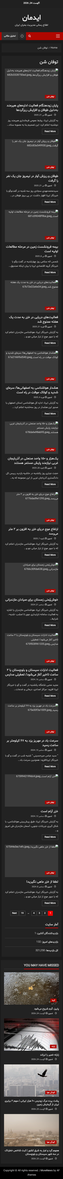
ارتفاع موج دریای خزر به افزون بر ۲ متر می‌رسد (31, 508)
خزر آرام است (31, 790)
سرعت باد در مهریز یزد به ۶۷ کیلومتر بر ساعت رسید (31, 720)
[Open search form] (29, 36)
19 (22, 913)
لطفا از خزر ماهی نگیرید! (31, 861)
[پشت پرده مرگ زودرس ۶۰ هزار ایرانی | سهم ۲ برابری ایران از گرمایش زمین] (31, 1080)
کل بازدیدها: (51, 950)
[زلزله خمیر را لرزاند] (31, 1034)
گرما (53, 1000)
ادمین (49, 115)
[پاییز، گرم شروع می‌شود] (31, 988)
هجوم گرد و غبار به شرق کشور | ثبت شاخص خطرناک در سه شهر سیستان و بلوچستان (32, 1152)
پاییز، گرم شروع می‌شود (46, 1009)
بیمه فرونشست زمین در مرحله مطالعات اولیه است (31, 226)
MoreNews (47, 1170)
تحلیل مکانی (10, 35)
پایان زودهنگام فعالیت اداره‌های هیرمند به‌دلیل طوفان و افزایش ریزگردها (31, 85)
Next (14, 913)
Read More (49, 132)
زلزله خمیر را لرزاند (49, 1055)
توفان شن (50, 96)
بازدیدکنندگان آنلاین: (47, 933)
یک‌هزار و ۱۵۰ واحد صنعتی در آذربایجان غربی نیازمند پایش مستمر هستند (31, 437)
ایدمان (31, 18)
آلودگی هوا (51, 1092)
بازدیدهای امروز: (49, 942)
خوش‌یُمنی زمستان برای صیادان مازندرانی (31, 579)
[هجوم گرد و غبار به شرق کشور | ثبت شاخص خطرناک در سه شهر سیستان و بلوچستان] (31, 1130)
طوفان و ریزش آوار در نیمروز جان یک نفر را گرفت (31, 155)
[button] (57, 36)
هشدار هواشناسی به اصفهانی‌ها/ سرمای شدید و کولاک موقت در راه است (31, 367)
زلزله (53, 1046)
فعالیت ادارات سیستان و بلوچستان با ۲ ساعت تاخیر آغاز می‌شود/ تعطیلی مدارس (31, 649)
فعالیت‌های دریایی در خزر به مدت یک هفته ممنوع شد (31, 296)
